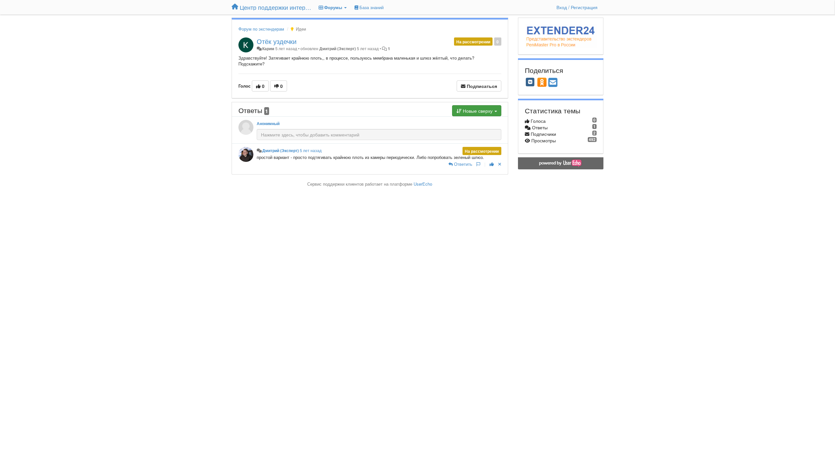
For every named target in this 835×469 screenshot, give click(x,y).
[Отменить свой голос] (499, 164)
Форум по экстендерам (261, 29)
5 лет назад (311, 150)
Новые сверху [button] (478, 110)
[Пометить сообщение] (478, 164)
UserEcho (423, 184)
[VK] (530, 82)
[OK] (542, 82)
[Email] (552, 82)
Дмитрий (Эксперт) (337, 48)
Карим (268, 48)
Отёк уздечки (276, 41)
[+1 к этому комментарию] (492, 164)
